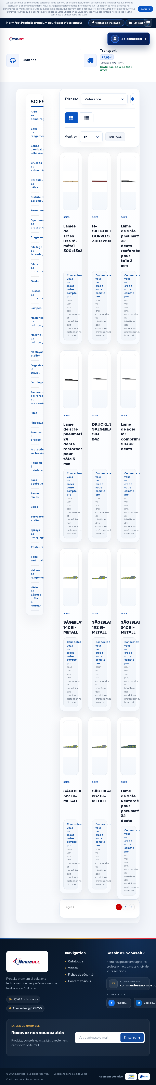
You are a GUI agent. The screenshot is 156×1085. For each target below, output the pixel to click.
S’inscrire (130, 1037)
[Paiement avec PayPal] (144, 1076)
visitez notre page (107, 22)
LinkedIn (139, 22)
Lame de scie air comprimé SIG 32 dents (128, 436)
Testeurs (37, 547)
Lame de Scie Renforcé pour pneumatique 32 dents (128, 806)
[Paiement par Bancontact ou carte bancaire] (131, 1076)
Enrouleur (37, 210)
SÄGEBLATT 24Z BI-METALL (128, 627)
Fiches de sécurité (80, 974)
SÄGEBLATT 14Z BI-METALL (70, 627)
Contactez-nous (79, 981)
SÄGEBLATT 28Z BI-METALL (99, 796)
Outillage (37, 382)
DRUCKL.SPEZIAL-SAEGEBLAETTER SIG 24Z (99, 431)
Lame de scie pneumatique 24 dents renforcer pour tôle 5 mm (70, 444)
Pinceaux (37, 422)
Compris (145, 9)
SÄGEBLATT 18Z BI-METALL (99, 627)
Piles (34, 412)
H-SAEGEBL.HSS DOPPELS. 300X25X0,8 (99, 233)
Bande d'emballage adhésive (39, 149)
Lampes (36, 308)
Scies (66, 217)
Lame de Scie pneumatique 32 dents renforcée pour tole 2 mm (128, 246)
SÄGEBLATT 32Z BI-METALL (70, 796)
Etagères (37, 237)
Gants (35, 281)
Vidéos (73, 968)
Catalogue (75, 961)
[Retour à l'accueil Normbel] (27, 961)
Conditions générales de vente (70, 1073)
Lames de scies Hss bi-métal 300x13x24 (70, 238)
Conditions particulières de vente (24, 1079)
